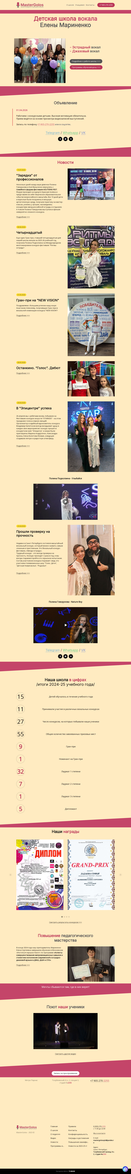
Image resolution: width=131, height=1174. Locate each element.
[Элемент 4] (69, 917)
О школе (70, 5)
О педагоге (55, 1134)
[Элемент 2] (64, 917)
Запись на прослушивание (65, 1073)
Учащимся (79, 5)
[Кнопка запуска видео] (65, 502)
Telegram (53, 133)
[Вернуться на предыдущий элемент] (10, 874)
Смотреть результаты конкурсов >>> (65, 922)
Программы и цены (57, 1146)
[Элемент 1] (62, 917)
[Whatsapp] (65, 139)
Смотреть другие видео (65, 1054)
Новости (54, 1142)
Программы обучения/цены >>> (86, 67)
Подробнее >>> (23, 965)
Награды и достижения (78, 1138)
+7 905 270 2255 (106, 5)
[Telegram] (60, 139)
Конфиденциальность (78, 1134)
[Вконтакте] (71, 139)
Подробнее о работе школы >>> (86, 61)
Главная (54, 1126)
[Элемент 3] (66, 917)
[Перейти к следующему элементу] (120, 874)
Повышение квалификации (78, 1142)
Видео (53, 1138)
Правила (72, 1126)
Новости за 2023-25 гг (77, 1146)
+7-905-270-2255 (45, 124)
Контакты (90, 5)
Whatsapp (70, 133)
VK (83, 133)
